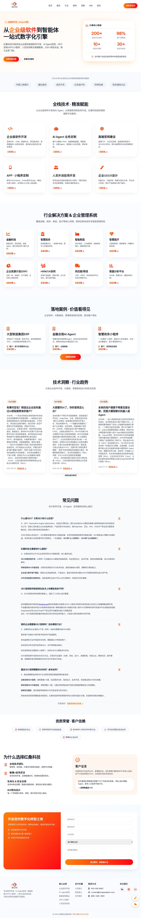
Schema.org (43, 604)
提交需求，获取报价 (98, 862)
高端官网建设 (64, 896)
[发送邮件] (135, 889)
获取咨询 (130, 6)
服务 (58, 6)
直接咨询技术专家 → (75, 703)
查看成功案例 (29, 59)
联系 (99, 6)
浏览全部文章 (70, 475)
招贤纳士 (78, 892)
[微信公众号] (122, 889)
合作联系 (78, 896)
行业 (67, 6)
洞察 (83, 6)
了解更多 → (11, 152)
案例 (75, 6)
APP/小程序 (64, 900)
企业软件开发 (64, 888)
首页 (50, 6)
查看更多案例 (70, 357)
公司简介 (78, 888)
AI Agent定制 (64, 892)
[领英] (128, 889)
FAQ (91, 6)
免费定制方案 (11, 59)
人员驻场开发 (64, 903)
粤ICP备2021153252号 (80, 914)
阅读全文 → (21, 468)
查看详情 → (10, 253)
